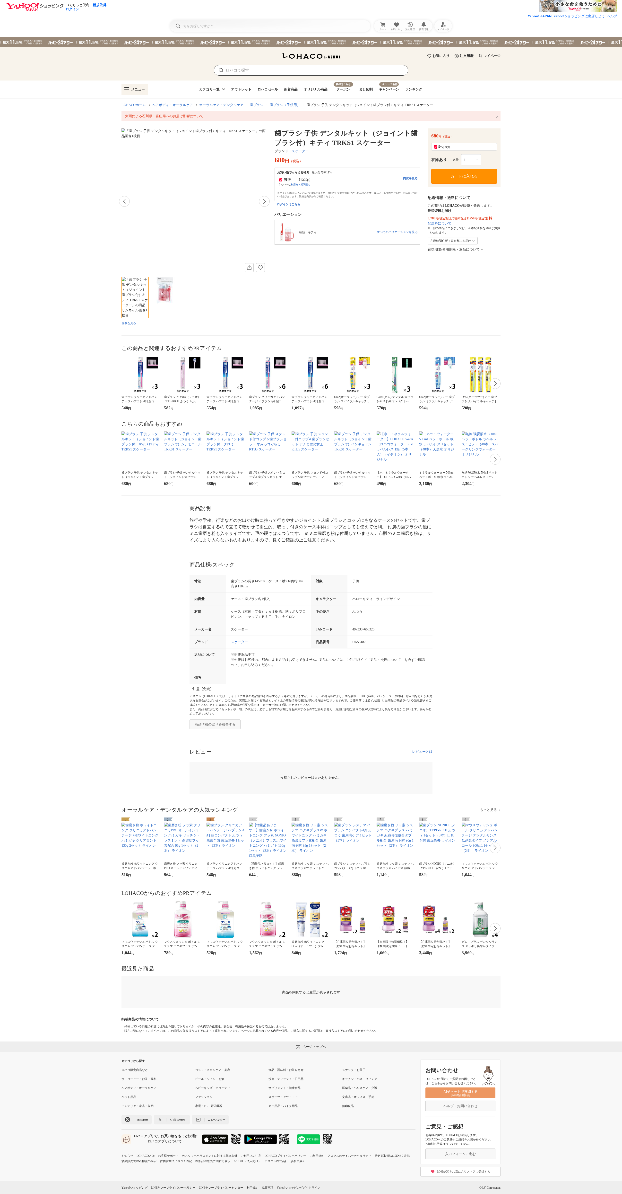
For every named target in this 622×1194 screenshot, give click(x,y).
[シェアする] (249, 267)
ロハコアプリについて (165, 1141)
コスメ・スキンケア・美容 (212, 1069)
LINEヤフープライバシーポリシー (173, 1187)
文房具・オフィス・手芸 (358, 1096)
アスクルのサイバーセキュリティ (349, 1156)
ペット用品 (128, 1096)
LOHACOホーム (133, 105)
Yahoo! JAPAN (540, 16)
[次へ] (264, 201)
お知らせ (127, 1156)
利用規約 (252, 1187)
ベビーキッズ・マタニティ (212, 1087)
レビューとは (422, 752)
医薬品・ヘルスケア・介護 (359, 1087)
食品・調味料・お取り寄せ (285, 1069)
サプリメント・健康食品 (284, 1087)
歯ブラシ (256, 105)
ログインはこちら (288, 204)
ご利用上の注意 (251, 1156)
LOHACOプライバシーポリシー (285, 1156)
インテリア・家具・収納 (137, 1105)
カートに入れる (464, 176)
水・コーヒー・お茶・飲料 (138, 1078)
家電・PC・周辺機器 (208, 1105)
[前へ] (124, 201)
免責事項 (267, 1187)
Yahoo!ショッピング (134, 1187)
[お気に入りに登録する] (260, 267)
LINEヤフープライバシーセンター (221, 1187)
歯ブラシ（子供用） (285, 105)
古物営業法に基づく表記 (176, 1161)
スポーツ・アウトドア (283, 1096)
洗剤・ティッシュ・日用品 (285, 1078)
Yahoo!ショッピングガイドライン (298, 1187)
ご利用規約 (317, 1156)
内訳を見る (410, 178)
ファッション (204, 1096)
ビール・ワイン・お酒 (209, 1078)
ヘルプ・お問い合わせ (460, 1106)
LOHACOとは (146, 1156)
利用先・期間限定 (300, 184)
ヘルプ (612, 16)
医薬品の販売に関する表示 (212, 1161)
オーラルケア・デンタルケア (221, 105)
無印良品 (348, 1105)
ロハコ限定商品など (134, 1069)
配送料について (439, 223)
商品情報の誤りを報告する (215, 724)
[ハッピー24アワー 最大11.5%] (311, 42)
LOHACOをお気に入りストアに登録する (463, 1171)
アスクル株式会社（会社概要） (285, 1161)
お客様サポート (168, 1156)
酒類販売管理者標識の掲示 (138, 1161)
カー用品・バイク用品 (283, 1105)
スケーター (300, 151)
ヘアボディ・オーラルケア (172, 105)
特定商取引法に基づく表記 (392, 1156)
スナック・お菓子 (353, 1069)
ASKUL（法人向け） (247, 1161)
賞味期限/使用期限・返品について (454, 249)
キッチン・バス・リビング (359, 1078)
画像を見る (128, 323)
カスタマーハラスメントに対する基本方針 (209, 1156)
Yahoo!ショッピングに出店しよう (579, 16)
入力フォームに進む (460, 1154)
